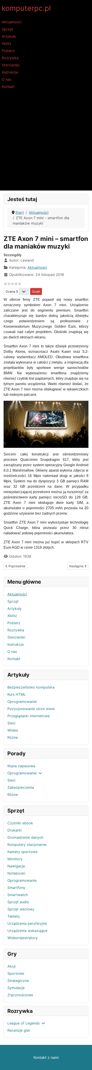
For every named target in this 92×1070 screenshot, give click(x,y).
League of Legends (23, 1023)
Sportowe (15, 973)
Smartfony (16, 887)
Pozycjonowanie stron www (31, 708)
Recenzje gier (18, 1030)
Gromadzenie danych (25, 837)
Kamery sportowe (22, 851)
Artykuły (9, 36)
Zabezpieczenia (20, 787)
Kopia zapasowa (21, 766)
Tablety (13, 916)
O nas (6, 79)
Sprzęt (7, 29)
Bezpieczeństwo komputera (30, 687)
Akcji (11, 966)
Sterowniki (11, 65)
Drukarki (14, 830)
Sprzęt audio (18, 902)
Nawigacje (16, 866)
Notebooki (16, 873)
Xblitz (6, 43)
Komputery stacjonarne (26, 844)
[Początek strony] (84, 1061)
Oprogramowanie (22, 701)
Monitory (15, 859)
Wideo (12, 730)
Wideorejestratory (22, 938)
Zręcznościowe (20, 995)
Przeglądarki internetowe (28, 716)
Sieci (11, 723)
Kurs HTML (16, 694)
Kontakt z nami (46, 1057)
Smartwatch (17, 894)
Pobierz (8, 50)
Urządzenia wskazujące (27, 930)
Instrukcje (10, 72)
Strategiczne (18, 980)
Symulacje (16, 988)
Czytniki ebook (20, 823)
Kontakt (8, 86)
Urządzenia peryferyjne (27, 923)
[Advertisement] (46, 142)
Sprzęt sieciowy (20, 909)
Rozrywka (10, 58)
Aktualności (11, 22)
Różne (12, 737)
